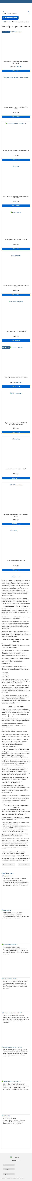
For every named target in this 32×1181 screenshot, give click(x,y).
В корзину (16, 71)
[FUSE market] (16, 6)
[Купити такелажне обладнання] (12, 1013)
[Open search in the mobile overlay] (16, 13)
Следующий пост (24, 864)
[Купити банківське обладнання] (11, 1081)
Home (4, 21)
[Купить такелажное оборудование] (12, 1047)
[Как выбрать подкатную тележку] (7, 876)
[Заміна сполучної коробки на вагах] (9, 978)
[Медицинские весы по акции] (6, 910)
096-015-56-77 (16, 1160)
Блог (9, 21)
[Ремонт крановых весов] (10, 944)
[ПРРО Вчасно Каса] (6, 1115)
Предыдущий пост (8, 864)
